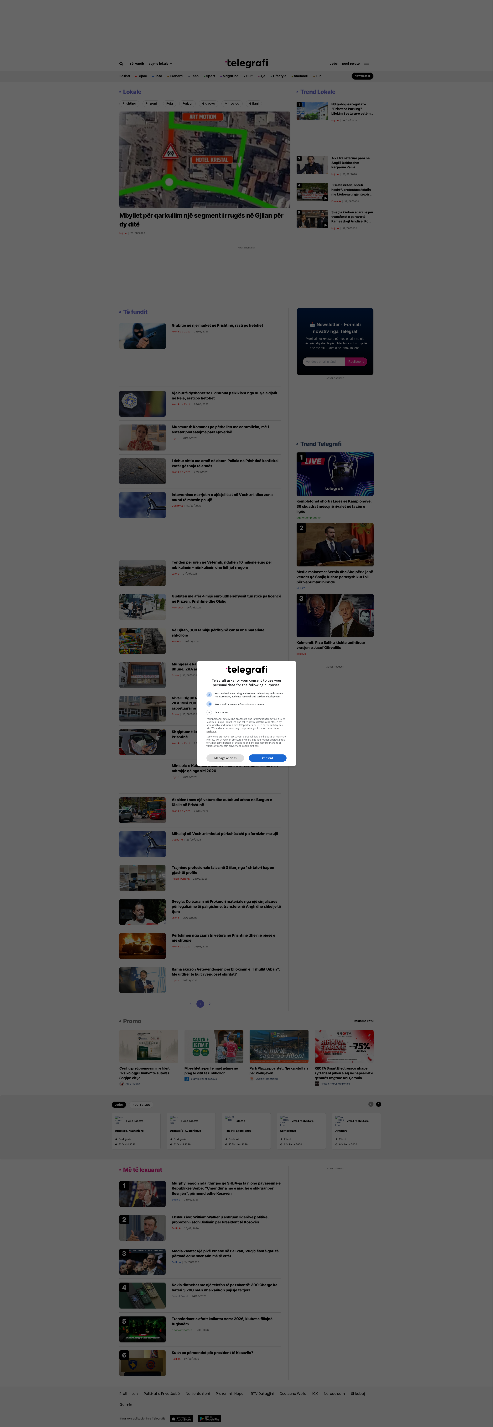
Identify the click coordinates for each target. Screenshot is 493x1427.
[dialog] (246, 713)
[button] (246, 712)
